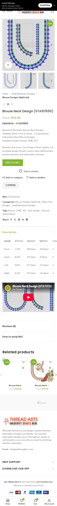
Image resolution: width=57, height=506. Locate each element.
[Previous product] (4, 104)
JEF (24, 210)
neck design (34, 210)
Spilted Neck (8, 214)
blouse (11, 210)
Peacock (45, 210)
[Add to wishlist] (23, 362)
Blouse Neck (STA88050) (15, 386)
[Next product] (12, 104)
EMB (19, 210)
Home (5, 93)
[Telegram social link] (27, 220)
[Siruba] (41, 403)
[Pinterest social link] (19, 220)
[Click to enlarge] (8, 65)
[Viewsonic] (15, 403)
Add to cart (13, 162)
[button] (5, 45)
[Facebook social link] (11, 220)
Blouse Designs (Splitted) (15, 97)
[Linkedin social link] (23, 220)
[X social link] (15, 220)
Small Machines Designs (23, 93)
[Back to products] (8, 104)
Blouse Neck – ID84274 (42, 386)
